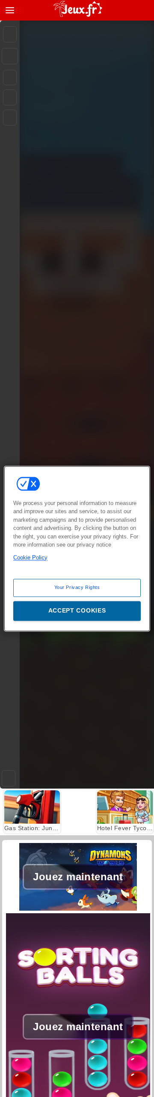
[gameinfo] (10, 118)
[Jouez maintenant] (78, 908)
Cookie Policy (30, 557)
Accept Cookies (77, 610)
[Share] (10, 56)
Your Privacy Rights (77, 587)
